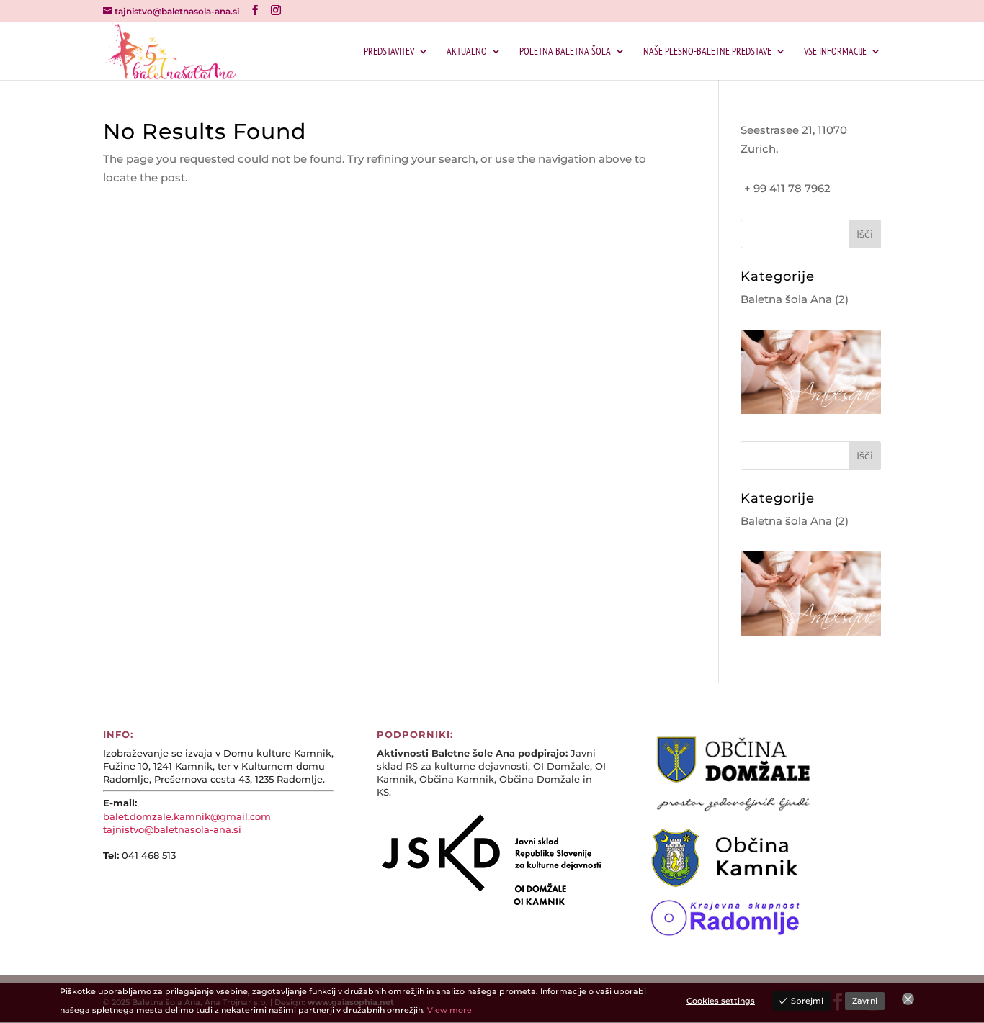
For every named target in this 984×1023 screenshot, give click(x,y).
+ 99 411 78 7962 (787, 188)
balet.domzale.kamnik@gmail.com (187, 816)
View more (449, 1010)
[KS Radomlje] (725, 933)
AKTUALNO (467, 52)
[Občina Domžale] (733, 812)
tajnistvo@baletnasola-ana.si (172, 829)
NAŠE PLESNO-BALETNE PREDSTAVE (707, 52)
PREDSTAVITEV (389, 52)
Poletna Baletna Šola (565, 52)
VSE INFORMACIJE (835, 52)
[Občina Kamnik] (737, 884)
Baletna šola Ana (786, 299)
